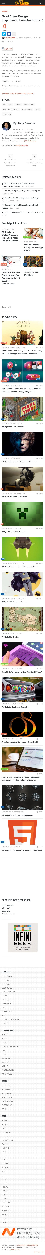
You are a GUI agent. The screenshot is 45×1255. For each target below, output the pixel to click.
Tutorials (7, 114)
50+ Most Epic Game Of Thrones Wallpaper (19, 462)
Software (6, 1210)
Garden (5, 1164)
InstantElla (6, 911)
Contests (6, 1085)
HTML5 (4, 1054)
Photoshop (27, 109)
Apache (5, 1035)
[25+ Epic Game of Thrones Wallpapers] (22, 797)
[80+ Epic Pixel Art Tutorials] (22, 409)
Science (5, 1206)
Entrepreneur (8, 992)
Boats (4, 1121)
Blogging (6, 980)
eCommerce (7, 988)
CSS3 (4, 1050)
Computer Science (10, 1047)
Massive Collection (11, 109)
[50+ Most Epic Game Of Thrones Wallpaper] (22, 444)
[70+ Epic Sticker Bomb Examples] (22, 689)
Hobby (4, 1179)
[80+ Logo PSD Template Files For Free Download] (22, 832)
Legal (4, 1007)
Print (4, 1109)
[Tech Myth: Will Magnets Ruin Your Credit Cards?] (22, 654)
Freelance (6, 1004)
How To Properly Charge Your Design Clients (33, 247)
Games (5, 1160)
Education (6, 1132)
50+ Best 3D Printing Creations (14, 497)
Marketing (6, 1011)
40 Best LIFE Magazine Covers (14, 602)
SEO (3, 1015)
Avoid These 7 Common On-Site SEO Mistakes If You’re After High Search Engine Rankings (21, 778)
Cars (4, 1128)
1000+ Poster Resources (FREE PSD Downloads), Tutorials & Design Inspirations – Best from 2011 (22, 352)
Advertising (7, 976)
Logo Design (7, 1101)
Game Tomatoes (8, 905)
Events (5, 996)
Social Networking (10, 1019)
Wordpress (7, 1074)
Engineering (7, 1140)
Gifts (4, 1171)
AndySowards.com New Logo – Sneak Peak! (20, 742)
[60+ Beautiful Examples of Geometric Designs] (22, 549)
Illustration (7, 1089)
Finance (5, 1000)
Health (5, 1175)
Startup (5, 1023)
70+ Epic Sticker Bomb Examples (15, 707)
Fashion (5, 1148)
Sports (5, 1214)
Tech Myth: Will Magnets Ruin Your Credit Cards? (22, 672)
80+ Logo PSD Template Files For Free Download (22, 850)
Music (4, 1199)
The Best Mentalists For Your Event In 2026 (21, 212)
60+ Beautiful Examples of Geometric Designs (20, 567)
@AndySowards (30, 141)
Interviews (7, 1097)
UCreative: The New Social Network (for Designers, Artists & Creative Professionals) (11, 278)
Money (5, 1191)
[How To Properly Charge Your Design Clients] (33, 233)
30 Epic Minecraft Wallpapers (13, 532)
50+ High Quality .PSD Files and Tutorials (17, 93)
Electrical (6, 1136)
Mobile (5, 1066)
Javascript (6, 1058)
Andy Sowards (9, 38)
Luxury (5, 1187)
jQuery (5, 1062)
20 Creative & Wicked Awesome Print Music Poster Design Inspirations (11, 236)
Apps (4, 1039)
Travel (5, 1222)
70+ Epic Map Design (10, 637)
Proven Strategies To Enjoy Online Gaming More (22, 191)
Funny (4, 1156)
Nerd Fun (6, 1203)
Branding (6, 984)
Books (4, 1124)
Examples (8, 104)
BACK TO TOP (38, 1252)
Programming (8, 1070)
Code (4, 1043)
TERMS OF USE (14, 1249)
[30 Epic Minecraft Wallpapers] (22, 514)
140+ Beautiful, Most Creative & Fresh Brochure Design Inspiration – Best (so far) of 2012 (21, 390)
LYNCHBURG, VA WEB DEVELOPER (27, 1245)
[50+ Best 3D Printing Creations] (22, 479)
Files (18, 104)
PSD (38, 109)
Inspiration (29, 104)
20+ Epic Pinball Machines (31, 273)
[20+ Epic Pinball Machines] (33, 261)
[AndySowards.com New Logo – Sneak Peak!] (22, 724)
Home (4, 1183)
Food (4, 1152)
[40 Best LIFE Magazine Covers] (22, 584)
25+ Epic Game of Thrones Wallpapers (17, 815)
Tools (4, 1218)
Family (4, 1144)
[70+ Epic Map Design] (22, 619)
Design (5, 11)
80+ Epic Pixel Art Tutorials (13, 427)
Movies (5, 1195)
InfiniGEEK (6, 908)
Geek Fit (5, 1167)
